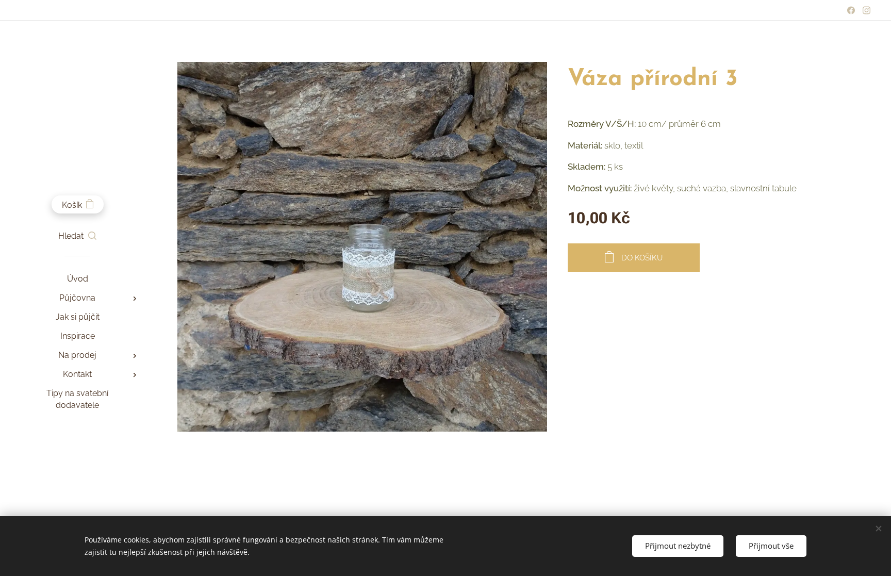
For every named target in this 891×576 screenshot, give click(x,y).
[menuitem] (77, 279)
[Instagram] (866, 10)
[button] (77, 236)
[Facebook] (851, 10)
